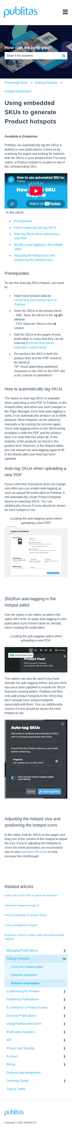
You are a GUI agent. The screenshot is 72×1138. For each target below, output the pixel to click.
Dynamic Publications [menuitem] (21, 1015)
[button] (64, 951)
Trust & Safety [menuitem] (16, 1089)
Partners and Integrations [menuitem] (24, 1072)
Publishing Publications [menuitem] (23, 999)
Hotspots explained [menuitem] (24, 975)
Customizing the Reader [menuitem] (23, 991)
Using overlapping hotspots (21, 925)
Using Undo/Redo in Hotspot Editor (26, 915)
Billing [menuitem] (11, 1064)
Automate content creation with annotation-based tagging (34, 936)
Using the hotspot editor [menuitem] (27, 966)
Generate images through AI (22, 905)
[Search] (63, 55)
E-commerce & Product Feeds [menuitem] (27, 1007)
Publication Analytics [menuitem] (21, 1032)
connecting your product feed (33, 300)
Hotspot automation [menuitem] (25, 983)
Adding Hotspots (46, 82)
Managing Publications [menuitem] (22, 950)
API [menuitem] (9, 1040)
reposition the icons (34, 851)
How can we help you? (28, 47)
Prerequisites (23, 221)
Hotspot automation (18, 91)
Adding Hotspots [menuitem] (18, 958)
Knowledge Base (16, 82)
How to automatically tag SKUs (35, 227)
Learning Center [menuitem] (18, 1080)
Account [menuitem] (12, 1056)
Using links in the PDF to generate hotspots (31, 895)
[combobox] (32, 55)
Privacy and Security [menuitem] (21, 1048)
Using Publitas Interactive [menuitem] (24, 1023)
